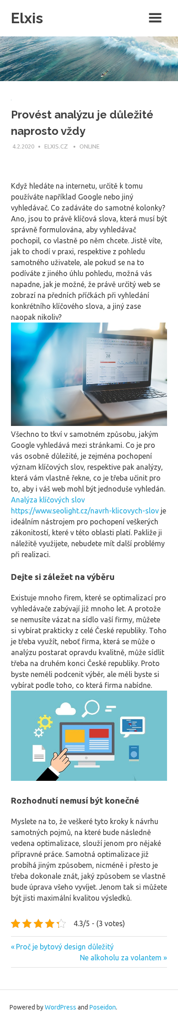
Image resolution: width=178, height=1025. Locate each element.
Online (89, 146)
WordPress (60, 1007)
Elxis (27, 18)
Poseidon (102, 1007)
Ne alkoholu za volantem (121, 957)
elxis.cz (56, 146)
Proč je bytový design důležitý (65, 947)
